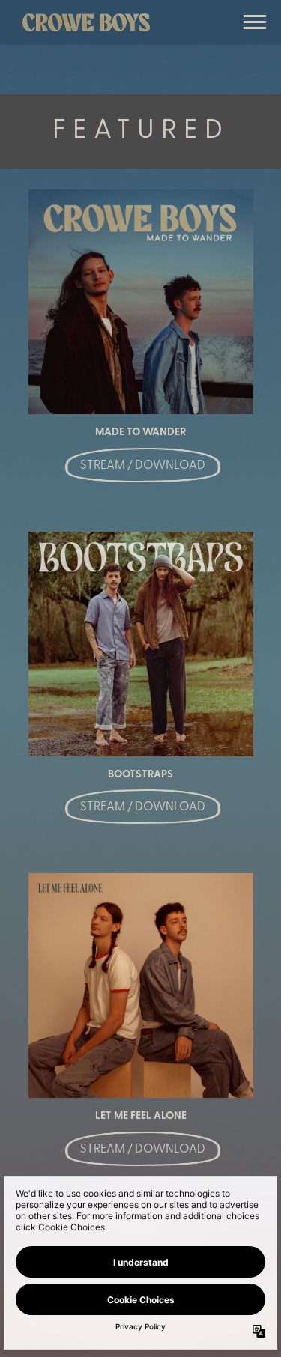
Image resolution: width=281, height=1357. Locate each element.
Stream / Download (142, 466)
